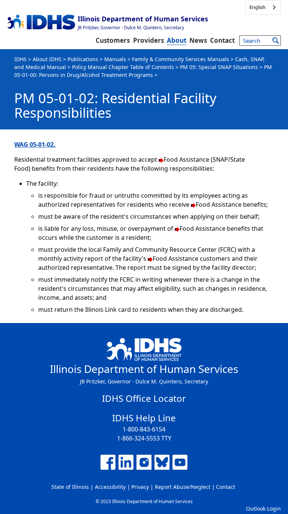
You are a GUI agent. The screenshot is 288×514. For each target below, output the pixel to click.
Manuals (115, 59)
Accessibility (110, 486)
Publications (83, 59)
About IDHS (47, 59)
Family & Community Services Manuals (180, 59)
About (176, 40)
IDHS (20, 59)
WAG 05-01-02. (35, 144)
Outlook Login (263, 508)
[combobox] (263, 7)
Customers (113, 40)
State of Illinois (70, 486)
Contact (222, 40)
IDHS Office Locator (144, 398)
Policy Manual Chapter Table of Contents (123, 67)
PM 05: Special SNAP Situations (219, 67)
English (257, 7)
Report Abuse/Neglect (182, 486)
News (198, 40)
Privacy (140, 486)
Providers (148, 40)
